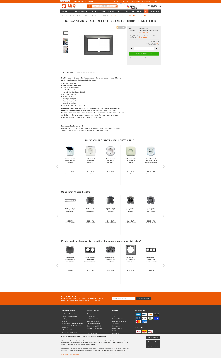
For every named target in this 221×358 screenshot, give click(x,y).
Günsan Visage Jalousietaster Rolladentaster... (90, 209)
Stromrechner (91, 331)
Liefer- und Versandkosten (70, 314)
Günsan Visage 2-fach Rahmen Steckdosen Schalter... (90, 259)
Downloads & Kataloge (119, 321)
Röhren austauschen (93, 323)
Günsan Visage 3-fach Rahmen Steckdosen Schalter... (151, 259)
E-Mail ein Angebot (142, 37)
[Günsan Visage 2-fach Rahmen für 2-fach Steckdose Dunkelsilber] (98, 45)
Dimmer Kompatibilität (94, 326)
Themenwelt (154, 11)
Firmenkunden (125, 1)
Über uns (114, 314)
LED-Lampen (91, 316)
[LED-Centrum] (72, 6)
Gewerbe (111, 11)
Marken (139, 11)
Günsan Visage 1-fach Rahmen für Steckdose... (131, 259)
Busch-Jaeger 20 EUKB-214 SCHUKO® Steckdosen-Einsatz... (151, 160)
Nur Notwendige (152, 342)
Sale (146, 11)
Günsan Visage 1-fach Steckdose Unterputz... (131, 209)
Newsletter (115, 323)
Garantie (65, 321)
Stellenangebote (117, 328)
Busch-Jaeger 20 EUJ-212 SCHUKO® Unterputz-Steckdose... (131, 160)
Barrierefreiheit (116, 326)
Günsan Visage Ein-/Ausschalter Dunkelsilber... (70, 259)
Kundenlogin (147, 1)
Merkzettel (158, 1)
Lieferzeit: (132, 30)
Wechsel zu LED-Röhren (94, 328)
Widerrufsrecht (67, 330)
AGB (62, 354)
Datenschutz (75, 354)
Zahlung (64, 319)
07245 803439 (66, 1)
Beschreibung (69, 73)
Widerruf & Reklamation (69, 332)
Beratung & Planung (118, 319)
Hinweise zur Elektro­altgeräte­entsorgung (71, 326)
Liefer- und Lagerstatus (69, 316)
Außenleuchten (81, 11)
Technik (119, 11)
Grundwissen (91, 314)
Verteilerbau (129, 11)
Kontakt (116, 1)
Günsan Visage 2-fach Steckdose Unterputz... (110, 259)
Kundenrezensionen (86, 73)
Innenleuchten (67, 11)
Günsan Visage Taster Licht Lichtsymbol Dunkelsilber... (110, 210)
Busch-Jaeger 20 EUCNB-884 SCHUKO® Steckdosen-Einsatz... (90, 160)
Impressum (68, 354)
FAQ (113, 316)
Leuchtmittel (94, 11)
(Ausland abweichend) (143, 32)
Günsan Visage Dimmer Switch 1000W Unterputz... (150, 209)
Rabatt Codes (116, 333)
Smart (103, 11)
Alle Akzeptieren (153, 337)
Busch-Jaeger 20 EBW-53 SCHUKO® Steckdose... (70, 160)
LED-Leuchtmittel (92, 319)
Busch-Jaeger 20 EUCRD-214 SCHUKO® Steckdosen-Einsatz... (110, 160)
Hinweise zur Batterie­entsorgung (72, 323)
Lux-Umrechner (92, 333)
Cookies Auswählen (152, 346)
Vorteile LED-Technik (93, 321)
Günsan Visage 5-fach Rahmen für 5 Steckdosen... (70, 209)
